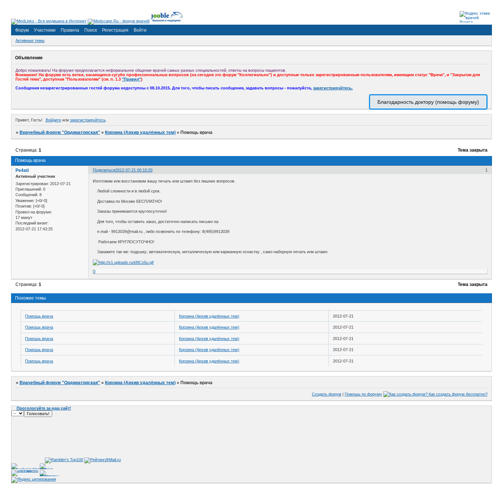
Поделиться (104, 170)
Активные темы (30, 40)
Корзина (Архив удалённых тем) (140, 132)
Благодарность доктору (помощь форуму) (428, 102)
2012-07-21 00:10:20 (133, 170)
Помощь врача (39, 316)
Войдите (53, 120)
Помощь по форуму (363, 394)
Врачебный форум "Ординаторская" (60, 132)
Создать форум (326, 394)
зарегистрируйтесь (88, 120)
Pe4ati (22, 170)
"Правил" (131, 79)
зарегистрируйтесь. (333, 88)
